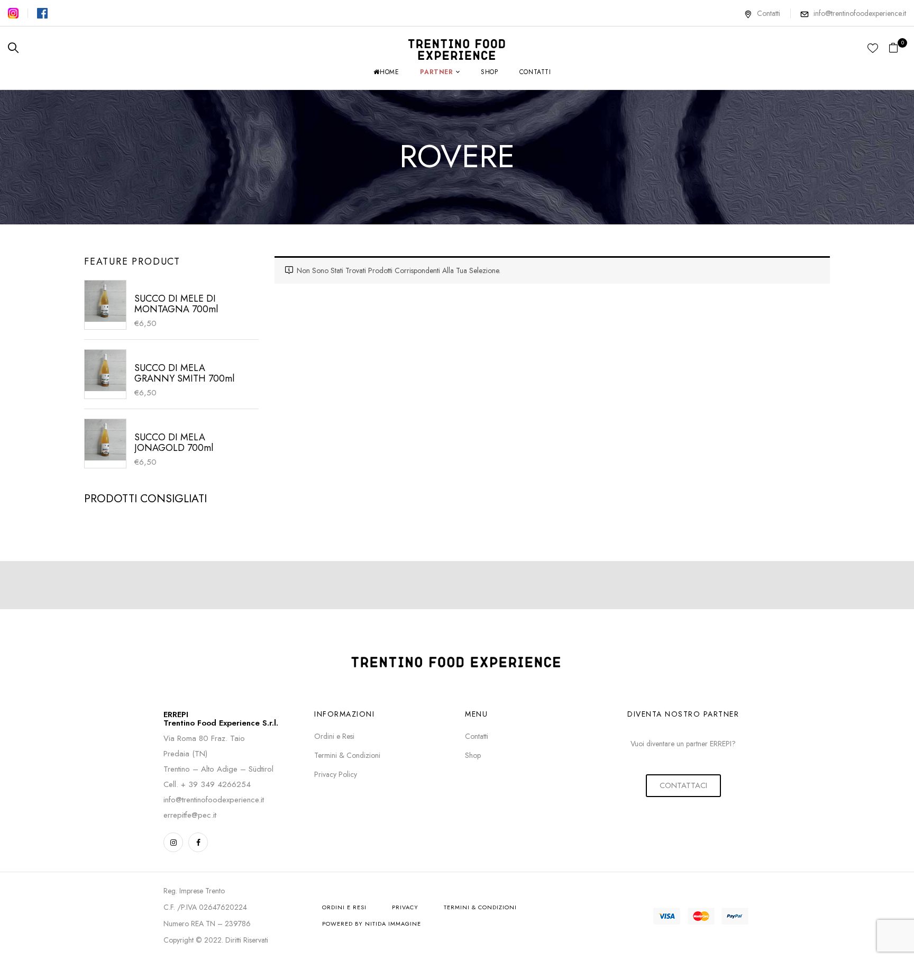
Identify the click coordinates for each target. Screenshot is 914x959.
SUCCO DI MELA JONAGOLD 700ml (173, 442)
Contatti (768, 13)
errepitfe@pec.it (189, 815)
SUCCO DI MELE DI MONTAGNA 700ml (176, 304)
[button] (897, 48)
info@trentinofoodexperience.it (860, 13)
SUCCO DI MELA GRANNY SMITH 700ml (184, 373)
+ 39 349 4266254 (216, 784)
